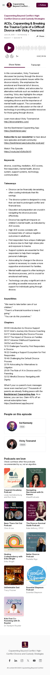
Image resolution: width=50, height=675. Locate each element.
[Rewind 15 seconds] (7, 56)
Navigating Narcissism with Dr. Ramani (35, 492)
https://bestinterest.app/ (15, 131)
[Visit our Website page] (40, 660)
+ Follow (42, 5)
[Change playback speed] (17, 56)
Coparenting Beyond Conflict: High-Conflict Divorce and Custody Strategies (21, 5)
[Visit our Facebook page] (9, 660)
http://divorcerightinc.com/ (16, 121)
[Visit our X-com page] (28, 660)
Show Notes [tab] (14, 64)
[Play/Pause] (9, 48)
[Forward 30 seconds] (12, 56)
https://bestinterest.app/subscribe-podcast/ (24, 143)
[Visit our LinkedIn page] (15, 660)
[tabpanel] (25, 239)
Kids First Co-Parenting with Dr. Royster (12, 620)
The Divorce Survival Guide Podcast (35, 524)
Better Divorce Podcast (32, 555)
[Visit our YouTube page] (34, 660)
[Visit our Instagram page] (22, 660)
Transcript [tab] (35, 65)
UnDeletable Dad (11, 587)
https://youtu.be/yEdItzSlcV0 (17, 151)
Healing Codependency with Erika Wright (13, 556)
